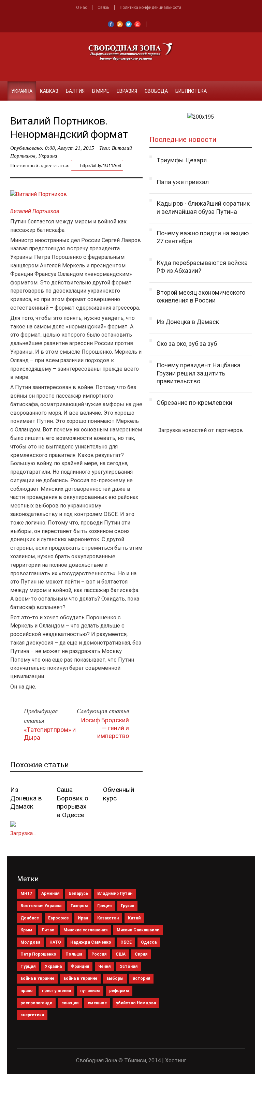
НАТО (55, 942)
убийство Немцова (136, 1003)
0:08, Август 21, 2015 (69, 148)
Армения (50, 893)
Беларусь (78, 893)
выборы (114, 978)
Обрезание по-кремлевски (194, 402)
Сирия (141, 954)
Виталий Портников (34, 211)
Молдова (30, 942)
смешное (97, 1003)
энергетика (32, 1015)
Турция (27, 966)
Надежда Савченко (90, 942)
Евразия (127, 91)
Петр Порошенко (38, 954)
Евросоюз (58, 918)
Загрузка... (23, 833)
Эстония (128, 966)
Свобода (156, 91)
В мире (100, 91)
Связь (103, 7)
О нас (81, 7)
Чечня (104, 966)
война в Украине (37, 978)
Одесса (149, 942)
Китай (134, 918)
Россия (98, 954)
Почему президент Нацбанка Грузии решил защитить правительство (199, 373)
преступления (56, 990)
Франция (80, 966)
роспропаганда (36, 1003)
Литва (48, 930)
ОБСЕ (126, 942)
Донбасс (29, 918)
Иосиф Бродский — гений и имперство (105, 728)
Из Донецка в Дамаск (26, 798)
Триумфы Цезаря (182, 160)
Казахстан (108, 918)
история (141, 978)
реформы (119, 990)
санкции (69, 1003)
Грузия (127, 905)
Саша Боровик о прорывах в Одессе (72, 802)
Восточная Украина (40, 905)
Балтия (75, 91)
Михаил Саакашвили (138, 930)
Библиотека (191, 91)
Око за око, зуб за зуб (187, 343)
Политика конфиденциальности (150, 7)
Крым (26, 930)
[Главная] (4, 87)
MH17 (26, 893)
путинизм (90, 990)
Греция (104, 905)
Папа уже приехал (183, 182)
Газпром (79, 905)
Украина (21, 91)
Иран (83, 918)
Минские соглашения (85, 930)
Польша (74, 954)
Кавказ (49, 91)
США (121, 954)
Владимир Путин (114, 893)
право (26, 990)
